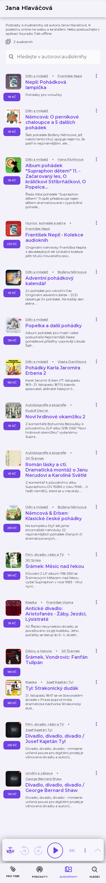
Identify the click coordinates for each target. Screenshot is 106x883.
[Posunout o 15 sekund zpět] (24, 850)
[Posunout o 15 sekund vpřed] (38, 850)
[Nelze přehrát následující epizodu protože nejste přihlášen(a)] (72, 850)
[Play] (55, 850)
